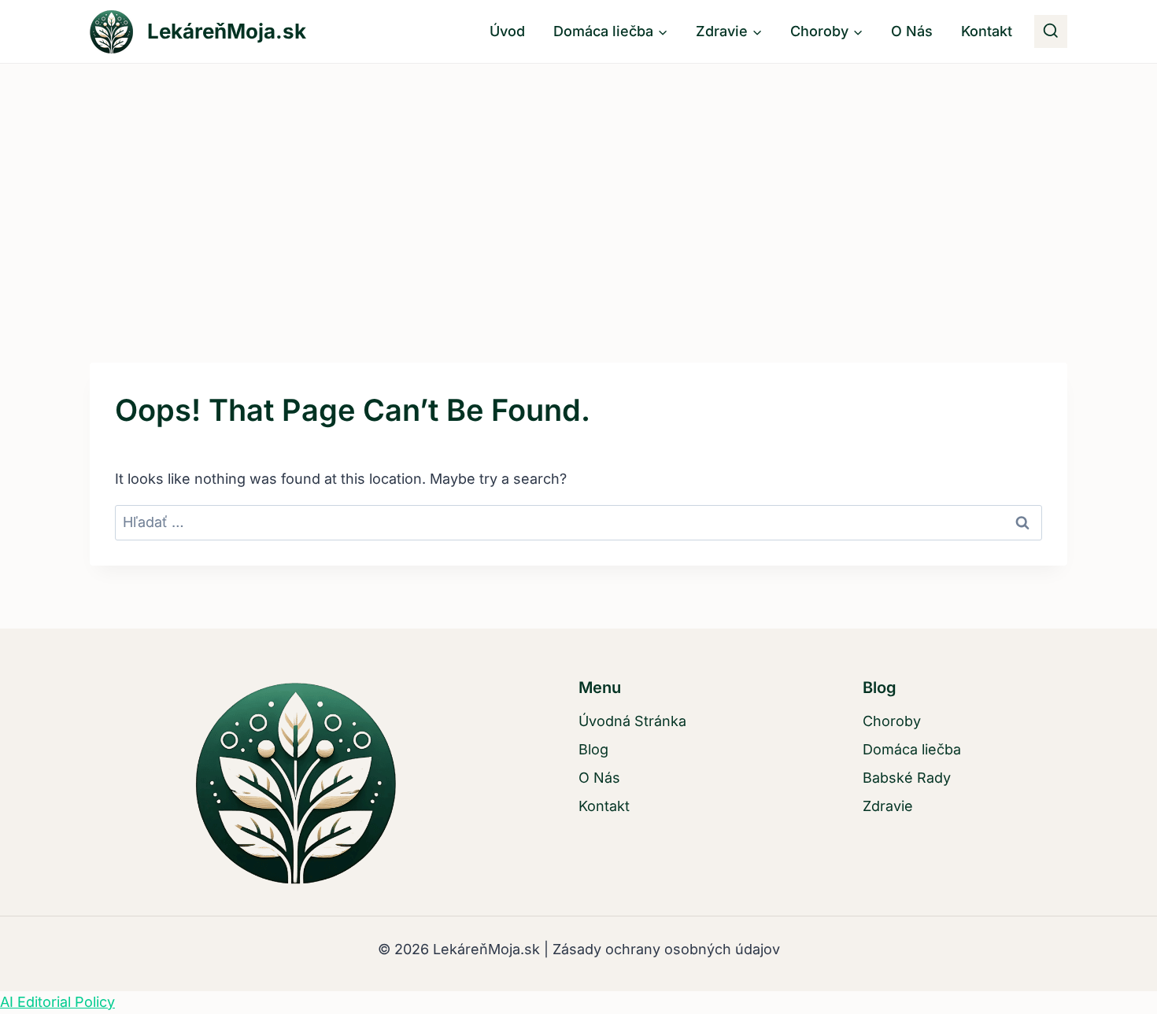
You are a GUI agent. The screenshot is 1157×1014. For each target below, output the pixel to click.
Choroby (892, 721)
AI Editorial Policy (57, 1002)
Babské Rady (907, 777)
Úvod (507, 31)
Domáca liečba (912, 749)
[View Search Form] (1050, 31)
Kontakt (986, 31)
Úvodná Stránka (632, 721)
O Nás (912, 31)
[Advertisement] (578, 182)
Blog (593, 749)
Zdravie (888, 806)
